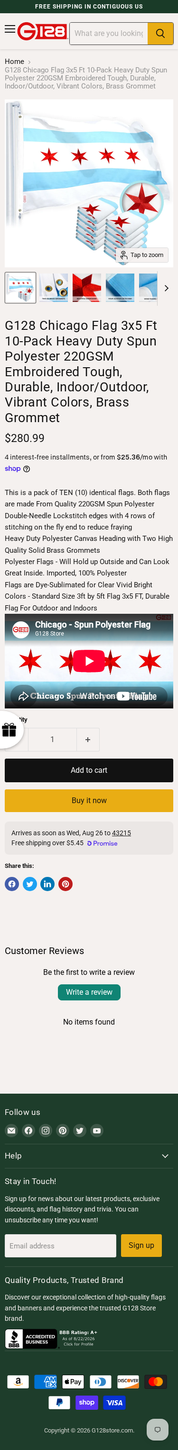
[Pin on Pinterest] (65, 884)
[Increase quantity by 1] (88, 740)
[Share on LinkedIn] (47, 884)
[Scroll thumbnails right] (164, 288)
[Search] (160, 33)
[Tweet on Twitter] (30, 884)
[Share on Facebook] (12, 884)
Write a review (89, 992)
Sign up (141, 1245)
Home (14, 62)
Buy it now (89, 800)
